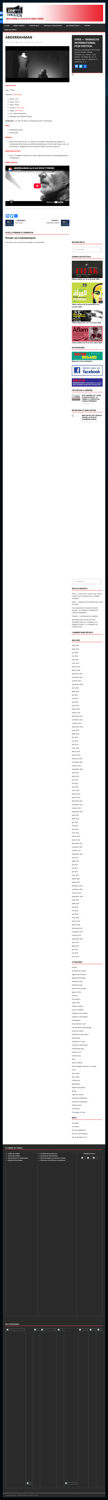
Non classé (75, 1073)
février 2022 (76, 836)
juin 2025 (75, 695)
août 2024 (75, 730)
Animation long (77, 985)
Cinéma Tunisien (19, 26)
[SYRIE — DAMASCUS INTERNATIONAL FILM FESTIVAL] (87, 81)
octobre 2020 (76, 893)
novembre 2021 (77, 847)
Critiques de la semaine (80, 1013)
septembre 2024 (77, 727)
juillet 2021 (75, 861)
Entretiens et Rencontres (84, 410)
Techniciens (76, 1109)
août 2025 (75, 688)
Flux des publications (79, 1130)
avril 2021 (75, 872)
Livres (74, 1070)
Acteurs (74, 967)
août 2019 (75, 942)
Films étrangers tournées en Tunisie (84, 1066)
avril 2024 (75, 744)
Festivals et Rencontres (52, 26)
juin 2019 (75, 949)
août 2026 (75, 645)
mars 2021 (75, 875)
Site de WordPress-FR (79, 1137)
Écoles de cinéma (78, 1031)
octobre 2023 (76, 766)
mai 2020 (75, 911)
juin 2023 (75, 780)
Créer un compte (10, 30)
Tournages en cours (79, 1112)
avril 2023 (75, 787)
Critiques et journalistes (80, 1017)
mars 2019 (75, 957)
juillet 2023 (75, 776)
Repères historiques (78, 1087)
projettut (20, 42)
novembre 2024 (77, 720)
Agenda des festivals (79, 974)
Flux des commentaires (80, 1134)
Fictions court (30, 42)
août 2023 (75, 773)
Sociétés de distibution (79, 1098)
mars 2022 (75, 833)
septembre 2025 (77, 684)
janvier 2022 (76, 840)
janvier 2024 (76, 755)
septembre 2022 (77, 812)
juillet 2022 (75, 819)
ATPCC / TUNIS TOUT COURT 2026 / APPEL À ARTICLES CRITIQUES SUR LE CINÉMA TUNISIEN (87, 596)
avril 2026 (75, 660)
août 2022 (75, 815)
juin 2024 (75, 737)
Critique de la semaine (82, 390)
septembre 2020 (77, 896)
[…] (85, 62)
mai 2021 (75, 868)
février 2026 (76, 667)
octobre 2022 (76, 808)
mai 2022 (75, 826)
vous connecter (19, 242)
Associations (76, 999)
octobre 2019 (76, 935)
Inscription (75, 1123)
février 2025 (76, 709)
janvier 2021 (76, 882)
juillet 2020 (75, 903)
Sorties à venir (77, 1105)
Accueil (7, 26)
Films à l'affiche (77, 1063)
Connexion (75, 1127)
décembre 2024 (77, 716)
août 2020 (75, 900)
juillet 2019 (75, 946)
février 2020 (76, 921)
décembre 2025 (77, 674)
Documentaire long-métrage (81, 1027)
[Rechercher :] (87, 249)
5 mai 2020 (11, 42)
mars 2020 (75, 918)
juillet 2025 (75, 691)
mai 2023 (75, 783)
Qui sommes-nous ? (73, 26)
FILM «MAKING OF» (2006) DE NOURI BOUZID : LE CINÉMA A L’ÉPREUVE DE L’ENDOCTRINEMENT (91, 398)
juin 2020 (75, 907)
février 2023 (76, 794)
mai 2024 (75, 741)
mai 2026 (75, 656)
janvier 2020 (76, 925)
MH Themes (34, 1495)
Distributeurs (76, 1020)
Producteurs (76, 1080)
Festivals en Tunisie (78, 1042)
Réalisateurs (76, 1084)
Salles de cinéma (77, 1095)
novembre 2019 (77, 932)
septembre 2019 (77, 939)
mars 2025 (75, 706)
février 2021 (76, 879)
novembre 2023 (77, 762)
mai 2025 (75, 698)
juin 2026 (75, 653)
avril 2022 (75, 829)
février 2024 (76, 751)
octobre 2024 (76, 723)
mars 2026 (75, 663)
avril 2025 (75, 702)
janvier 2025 (76, 713)
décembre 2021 (77, 843)
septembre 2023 (77, 769)
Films (37, 42)
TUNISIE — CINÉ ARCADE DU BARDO (85, 616)
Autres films (76, 1003)
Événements (76, 1038)
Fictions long (76, 1056)
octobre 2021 (76, 850)
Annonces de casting (79, 988)
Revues (74, 1091)
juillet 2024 (75, 734)
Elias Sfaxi (20, 108)
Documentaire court (79, 1024)
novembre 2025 (77, 677)
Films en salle (34, 26)
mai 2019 (75, 953)
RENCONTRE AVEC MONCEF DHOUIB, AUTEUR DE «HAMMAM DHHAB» (92, 417)
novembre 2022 (77, 805)
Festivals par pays (78, 1049)
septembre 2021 (77, 854)
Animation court (77, 981)
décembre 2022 (77, 801)
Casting (87, 26)
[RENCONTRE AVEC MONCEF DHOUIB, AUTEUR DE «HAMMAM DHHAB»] (76, 572)
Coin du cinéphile (77, 1010)
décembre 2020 (77, 886)
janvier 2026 (76, 670)
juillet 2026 (75, 649)
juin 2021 (75, 865)
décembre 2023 (77, 759)
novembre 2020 (77, 889)
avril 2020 (75, 914)
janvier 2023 (76, 797)
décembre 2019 (77, 928)
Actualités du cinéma (79, 971)
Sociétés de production (80, 1102)
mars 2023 (75, 790)
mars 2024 (75, 748)
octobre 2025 (76, 681)
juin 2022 (75, 822)
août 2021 (75, 858)
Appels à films (76, 992)
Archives (75, 996)
